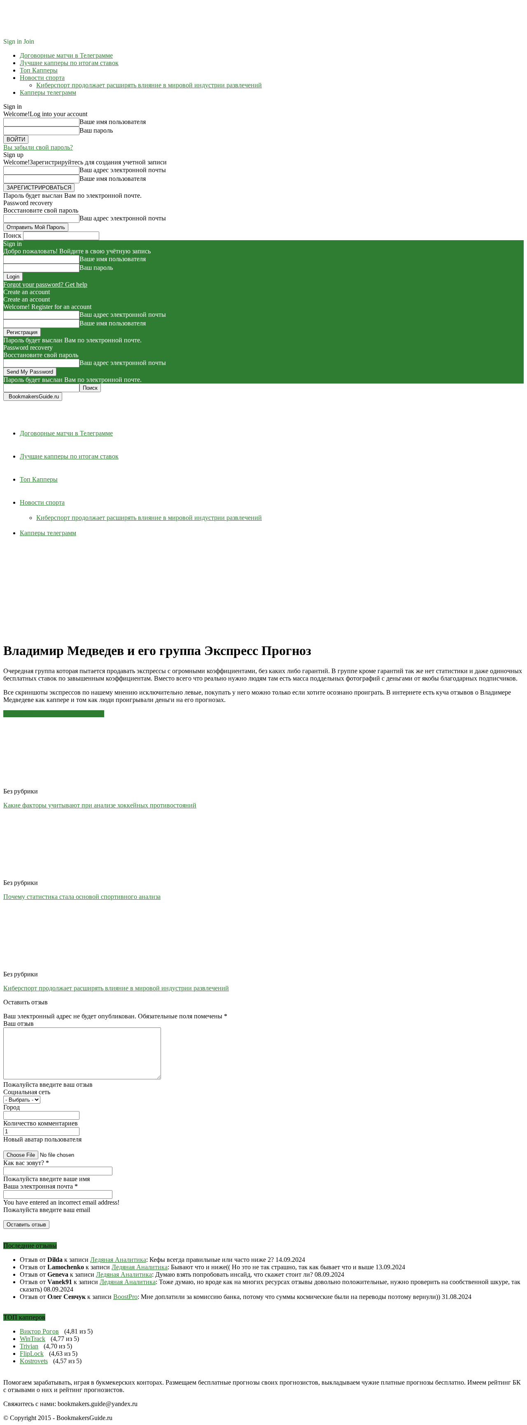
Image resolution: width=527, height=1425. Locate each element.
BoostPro (125, 1296)
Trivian (29, 1346)
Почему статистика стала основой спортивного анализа (82, 896)
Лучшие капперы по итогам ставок (69, 62)
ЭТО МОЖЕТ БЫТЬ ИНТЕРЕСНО (53, 713)
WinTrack (32, 1338)
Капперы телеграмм (48, 92)
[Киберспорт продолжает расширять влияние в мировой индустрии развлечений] (48, 966)
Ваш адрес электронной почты (122, 169)
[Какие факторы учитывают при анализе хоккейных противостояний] (48, 783)
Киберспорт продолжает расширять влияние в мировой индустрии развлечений (149, 85)
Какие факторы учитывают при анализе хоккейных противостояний (99, 805)
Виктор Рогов (39, 1331)
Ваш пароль (96, 130)
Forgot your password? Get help (45, 284)
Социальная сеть (26, 1091)
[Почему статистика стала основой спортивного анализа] (48, 875)
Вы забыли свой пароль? (38, 147)
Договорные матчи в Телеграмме (66, 55)
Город (11, 1107)
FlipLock (32, 1353)
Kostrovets (34, 1360)
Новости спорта (42, 77)
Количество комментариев (40, 1123)
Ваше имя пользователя (112, 121)
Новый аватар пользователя (42, 1139)
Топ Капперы (39, 70)
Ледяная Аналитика (118, 1259)
